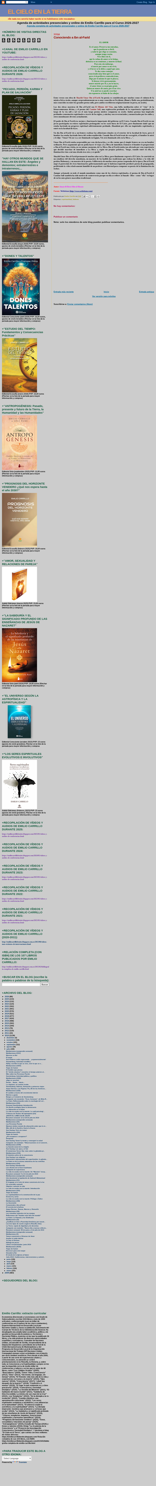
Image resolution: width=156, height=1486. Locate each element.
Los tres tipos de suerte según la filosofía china (24, 1224)
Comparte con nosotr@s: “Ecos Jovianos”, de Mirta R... (26, 1099)
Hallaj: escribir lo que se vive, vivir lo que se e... (24, 1063)
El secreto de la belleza (15, 1207)
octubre (10, 1042)
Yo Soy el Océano (12, 1240)
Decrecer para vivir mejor (15, 1251)
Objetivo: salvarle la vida (15, 1186)
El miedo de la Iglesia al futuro (17, 1255)
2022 (7, 1006)
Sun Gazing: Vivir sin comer (16, 1130)
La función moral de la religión (17, 1147)
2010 (7, 1035)
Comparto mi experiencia (15, 1169)
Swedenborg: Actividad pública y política (21, 1076)
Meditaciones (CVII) (13, 1153)
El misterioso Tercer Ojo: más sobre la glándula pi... (25, 1151)
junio (9, 1259)
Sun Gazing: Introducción (15, 1165)
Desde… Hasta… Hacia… (15, 1082)
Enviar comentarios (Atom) (80, 304)
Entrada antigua (146, 292)
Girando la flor (11, 1253)
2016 (7, 1021)
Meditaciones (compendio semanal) (19, 1051)
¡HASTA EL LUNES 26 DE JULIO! (18, 1116)
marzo (9, 1266)
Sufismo (76, 199)
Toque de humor (12, 1068)
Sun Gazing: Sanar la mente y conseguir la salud (24, 1140)
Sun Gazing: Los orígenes (15, 1157)
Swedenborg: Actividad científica (18, 1061)
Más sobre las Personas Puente (18, 1074)
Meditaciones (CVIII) (13, 1145)
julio (9, 1049)
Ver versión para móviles (104, 296)
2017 (7, 1018)
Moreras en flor (11, 1055)
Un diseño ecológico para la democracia (21, 1107)
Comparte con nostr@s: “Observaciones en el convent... (27, 1143)
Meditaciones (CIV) (13, 1190)
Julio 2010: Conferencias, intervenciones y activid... (25, 1257)
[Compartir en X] (92, 196)
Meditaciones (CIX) (13, 1132)
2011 (7, 1033)
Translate (23, 1462)
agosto (10, 1047)
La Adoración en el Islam (15, 1109)
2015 (7, 1023)
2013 (7, 1028)
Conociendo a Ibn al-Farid (15, 1205)
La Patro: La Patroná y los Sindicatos (20, 1217)
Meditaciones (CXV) (13, 1053)
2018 (7, 1016)
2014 (7, 1026)
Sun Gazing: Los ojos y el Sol (17, 1149)
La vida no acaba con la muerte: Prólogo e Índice (24, 1199)
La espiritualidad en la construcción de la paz (23, 1195)
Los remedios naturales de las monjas (20, 1213)
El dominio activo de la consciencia (19, 1155)
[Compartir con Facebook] (95, 196)
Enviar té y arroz (12, 1197)
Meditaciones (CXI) (13, 1103)
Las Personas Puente (14, 1124)
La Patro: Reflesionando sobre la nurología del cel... (25, 1101)
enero (9, 1270)
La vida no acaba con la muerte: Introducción (23, 1188)
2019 (7, 1014)
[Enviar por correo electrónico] (86, 196)
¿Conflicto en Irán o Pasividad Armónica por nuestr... (25, 1222)
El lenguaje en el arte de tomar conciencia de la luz (25, 1182)
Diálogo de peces (12, 1242)
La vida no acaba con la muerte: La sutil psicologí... (25, 1111)
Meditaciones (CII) (12, 1211)
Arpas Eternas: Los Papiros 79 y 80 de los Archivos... (26, 1088)
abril (9, 1264)
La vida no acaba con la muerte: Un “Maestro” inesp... (26, 1172)
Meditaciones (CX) (13, 1122)
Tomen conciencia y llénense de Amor (20, 1236)
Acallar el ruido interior (14, 1238)
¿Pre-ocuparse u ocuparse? (16, 1136)
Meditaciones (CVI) (13, 1163)
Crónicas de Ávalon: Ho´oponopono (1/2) (21, 1113)
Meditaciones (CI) (12, 1219)
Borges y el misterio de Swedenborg (19, 1097)
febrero (10, 1268)
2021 (7, 1009)
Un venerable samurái (14, 1184)
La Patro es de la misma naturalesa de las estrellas (25, 1161)
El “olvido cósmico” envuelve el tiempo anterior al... (25, 1072)
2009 (7, 1273)
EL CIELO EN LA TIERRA (40, 11)
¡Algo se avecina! (12, 1080)
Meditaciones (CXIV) (13, 1066)
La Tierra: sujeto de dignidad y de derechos (22, 1226)
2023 (7, 1004)
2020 (7, 1011)
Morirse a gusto (12, 1095)
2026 (7, 996)
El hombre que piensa (14, 1070)
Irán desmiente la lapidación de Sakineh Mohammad (25, 1178)
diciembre (11, 1038)
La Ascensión (11, 1203)
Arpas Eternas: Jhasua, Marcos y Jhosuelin (22, 1209)
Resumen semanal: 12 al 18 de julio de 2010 (22, 1118)
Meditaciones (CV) (13, 1180)
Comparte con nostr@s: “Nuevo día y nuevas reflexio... (26, 1228)
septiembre (11, 1044)
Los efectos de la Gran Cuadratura (19, 1167)
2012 (7, 1031)
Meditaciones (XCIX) (13, 1246)
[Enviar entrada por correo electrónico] (83, 196)
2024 (7, 1001)
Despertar (9, 1138)
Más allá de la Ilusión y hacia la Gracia (20, 1128)
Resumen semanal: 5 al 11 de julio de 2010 (22, 1174)
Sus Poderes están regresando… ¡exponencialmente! (26, 1059)
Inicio (106, 292)
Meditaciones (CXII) (13, 1090)
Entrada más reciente (64, 292)
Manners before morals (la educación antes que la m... (26, 1126)
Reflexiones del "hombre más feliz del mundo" (23, 1215)
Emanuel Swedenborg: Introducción (19, 1105)
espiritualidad (67, 199)
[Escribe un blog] (89, 196)
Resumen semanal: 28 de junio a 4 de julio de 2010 (25, 1230)
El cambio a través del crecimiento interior (22, 1093)
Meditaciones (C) (12, 1234)
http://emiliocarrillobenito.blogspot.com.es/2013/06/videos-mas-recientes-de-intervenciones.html (24, 943)
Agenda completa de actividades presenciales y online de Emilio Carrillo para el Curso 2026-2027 (78, 26)
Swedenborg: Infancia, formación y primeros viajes (25, 1086)
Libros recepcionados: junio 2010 (18, 1244)
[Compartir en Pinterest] (98, 196)
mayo (9, 1261)
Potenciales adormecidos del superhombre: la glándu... (26, 1159)
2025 (7, 999)
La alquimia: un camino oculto (17, 1084)
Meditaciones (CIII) (13, 1201)
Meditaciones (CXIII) (13, 1078)
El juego (9, 1057)
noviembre (11, 1040)
